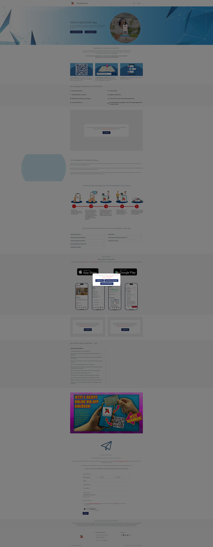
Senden (85, 513)
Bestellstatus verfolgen (76, 247)
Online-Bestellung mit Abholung (78, 240)
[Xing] (129, 535)
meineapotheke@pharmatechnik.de (121, 461)
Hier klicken (92, 509)
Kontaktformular (105, 540)
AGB (115, 503)
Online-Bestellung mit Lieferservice (78, 244)
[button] (106, 474)
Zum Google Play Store (76, 32)
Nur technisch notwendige (111, 280)
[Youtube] (124, 535)
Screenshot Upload (86, 492)
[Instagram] (125, 535)
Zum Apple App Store (90, 32)
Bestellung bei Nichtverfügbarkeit (78, 237)
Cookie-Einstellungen (138, 545)
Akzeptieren (106, 132)
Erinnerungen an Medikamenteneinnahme (117, 237)
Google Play (95, 261)
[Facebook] (122, 535)
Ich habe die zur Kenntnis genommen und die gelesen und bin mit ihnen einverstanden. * (105, 504)
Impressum (126, 545)
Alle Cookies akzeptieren (107, 283)
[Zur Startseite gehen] (79, 3)
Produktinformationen (113, 240)
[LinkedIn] (127, 535)
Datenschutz (131, 545)
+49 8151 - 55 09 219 (100, 537)
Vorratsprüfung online (76, 234)
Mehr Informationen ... (110, 276)
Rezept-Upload (111, 234)
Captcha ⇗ (97, 510)
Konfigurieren (100, 280)
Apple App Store (85, 261)
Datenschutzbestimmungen (108, 128)
